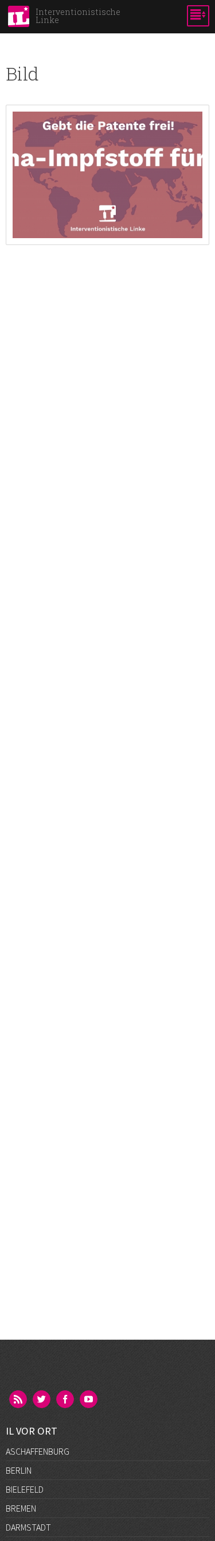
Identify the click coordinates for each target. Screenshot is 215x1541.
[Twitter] (42, 1400)
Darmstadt (28, 1527)
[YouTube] (89, 1400)
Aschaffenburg (37, 1451)
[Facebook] (66, 1400)
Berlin (19, 1470)
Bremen (21, 1508)
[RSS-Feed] (19, 1400)
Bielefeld (25, 1489)
